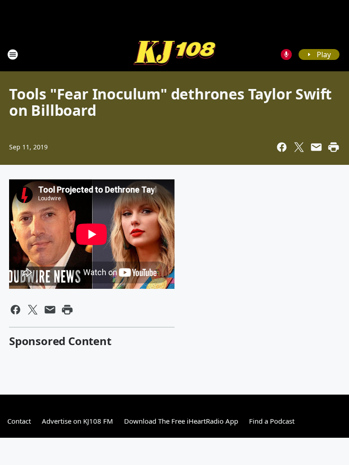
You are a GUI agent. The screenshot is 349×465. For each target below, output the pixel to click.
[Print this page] (333, 147)
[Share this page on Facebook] (281, 147)
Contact (19, 420)
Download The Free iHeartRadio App (181, 420)
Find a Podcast (271, 420)
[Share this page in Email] (316, 147)
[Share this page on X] (299, 147)
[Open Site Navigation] (12, 54)
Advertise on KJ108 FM (77, 420)
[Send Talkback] (286, 54)
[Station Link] (174, 54)
